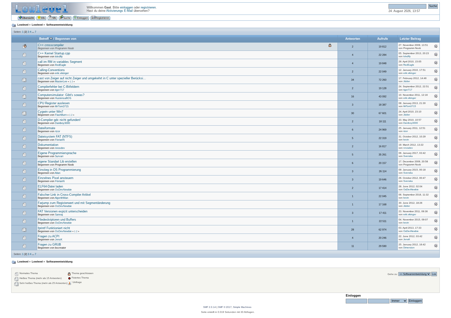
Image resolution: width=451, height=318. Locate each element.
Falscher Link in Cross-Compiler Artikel (64, 194)
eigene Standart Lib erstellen (57, 161)
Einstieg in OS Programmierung (59, 169)
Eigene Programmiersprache (57, 153)
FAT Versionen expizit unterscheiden (62, 211)
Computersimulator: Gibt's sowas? (61, 95)
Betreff (44, 38)
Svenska (408, 156)
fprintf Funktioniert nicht (54, 228)
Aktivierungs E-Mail (119, 10)
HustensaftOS (63, 98)
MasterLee (61, 81)
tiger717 (59, 89)
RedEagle (60, 65)
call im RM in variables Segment (60, 62)
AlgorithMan (61, 197)
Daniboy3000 (62, 123)
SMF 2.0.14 (209, 307)
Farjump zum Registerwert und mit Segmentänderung (74, 203)
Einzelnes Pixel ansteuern (55, 178)
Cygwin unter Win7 (50, 111)
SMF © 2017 (225, 307)
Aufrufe (382, 38)
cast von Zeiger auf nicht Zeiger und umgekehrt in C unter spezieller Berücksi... (92, 78)
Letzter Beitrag (410, 38)
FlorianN (60, 139)
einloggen (126, 7)
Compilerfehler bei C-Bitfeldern (58, 86)
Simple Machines (242, 307)
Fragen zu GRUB (49, 244)
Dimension (409, 247)
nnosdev (60, 148)
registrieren (148, 7)
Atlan (57, 172)
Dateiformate (46, 128)
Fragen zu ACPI (48, 236)
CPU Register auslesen (54, 103)
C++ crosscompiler (51, 45)
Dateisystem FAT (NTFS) (55, 136)
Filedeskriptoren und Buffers (57, 219)
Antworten (352, 38)
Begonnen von (65, 38)
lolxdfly (59, 56)
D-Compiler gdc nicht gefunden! (59, 120)
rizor (57, 131)
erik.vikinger (62, 73)
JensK (58, 239)
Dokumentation (48, 145)
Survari (59, 156)
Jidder (406, 81)
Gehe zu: (393, 274)
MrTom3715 (62, 106)
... (33, 31)
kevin (406, 139)
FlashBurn (61, 114)
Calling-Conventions (51, 70)
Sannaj (59, 214)
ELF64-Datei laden (50, 186)
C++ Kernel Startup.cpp (54, 53)
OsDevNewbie (63, 189)
